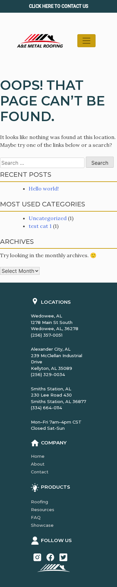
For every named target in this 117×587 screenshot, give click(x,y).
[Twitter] (63, 556)
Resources (42, 509)
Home (38, 456)
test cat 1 (40, 226)
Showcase (42, 525)
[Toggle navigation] (86, 40)
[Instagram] (37, 556)
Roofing (39, 501)
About (38, 464)
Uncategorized (48, 218)
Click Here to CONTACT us (58, 6)
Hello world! (44, 188)
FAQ (36, 517)
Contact (39, 471)
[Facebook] (50, 556)
